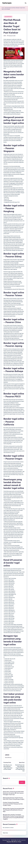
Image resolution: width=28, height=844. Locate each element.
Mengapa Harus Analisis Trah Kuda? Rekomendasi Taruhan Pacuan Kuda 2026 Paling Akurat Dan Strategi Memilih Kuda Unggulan (13, 817)
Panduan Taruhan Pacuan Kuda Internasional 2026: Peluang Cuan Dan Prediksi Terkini (13, 804)
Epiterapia (6, 3)
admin (7, 755)
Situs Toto (5, 832)
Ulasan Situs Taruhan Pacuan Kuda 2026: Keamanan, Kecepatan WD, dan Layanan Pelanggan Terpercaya (13, 793)
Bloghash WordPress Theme (14, 841)
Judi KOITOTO (8, 16)
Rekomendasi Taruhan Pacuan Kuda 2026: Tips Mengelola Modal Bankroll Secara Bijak (13, 810)
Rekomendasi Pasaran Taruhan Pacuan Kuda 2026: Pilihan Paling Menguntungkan (13, 798)
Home (3, 7)
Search (5, 778)
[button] (8, 757)
